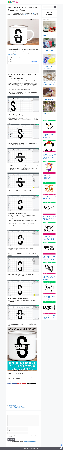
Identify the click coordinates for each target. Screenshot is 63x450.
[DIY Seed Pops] (49, 106)
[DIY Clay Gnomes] (49, 92)
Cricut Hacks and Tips (12, 405)
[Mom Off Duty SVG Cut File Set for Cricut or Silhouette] (49, 208)
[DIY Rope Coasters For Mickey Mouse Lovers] (49, 75)
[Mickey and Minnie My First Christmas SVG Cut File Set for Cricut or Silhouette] (49, 146)
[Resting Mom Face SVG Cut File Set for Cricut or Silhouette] (49, 228)
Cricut (34, 13)
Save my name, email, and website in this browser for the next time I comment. (22, 436)
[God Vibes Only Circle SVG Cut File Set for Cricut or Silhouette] (49, 288)
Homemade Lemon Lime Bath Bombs (15, 406)
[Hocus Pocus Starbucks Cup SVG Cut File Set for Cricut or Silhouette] (49, 167)
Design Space (26, 14)
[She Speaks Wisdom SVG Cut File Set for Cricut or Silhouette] (49, 248)
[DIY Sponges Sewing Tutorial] (49, 43)
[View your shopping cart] (55, 2)
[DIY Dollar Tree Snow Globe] (49, 26)
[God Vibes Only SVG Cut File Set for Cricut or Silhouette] (49, 268)
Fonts (16, 82)
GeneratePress (36, 448)
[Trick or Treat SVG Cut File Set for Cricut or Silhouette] (49, 188)
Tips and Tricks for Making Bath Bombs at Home (17, 407)
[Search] (55, 7)
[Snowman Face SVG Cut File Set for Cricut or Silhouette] (49, 126)
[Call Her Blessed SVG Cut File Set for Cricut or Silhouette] (49, 307)
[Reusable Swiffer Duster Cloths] (49, 59)
